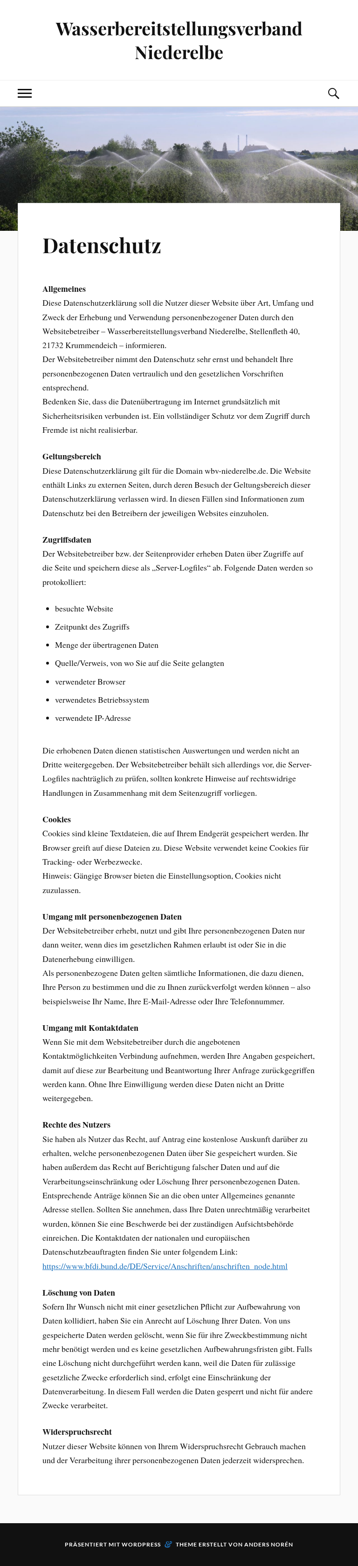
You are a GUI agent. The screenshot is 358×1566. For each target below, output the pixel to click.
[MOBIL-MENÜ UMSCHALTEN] (25, 93)
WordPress (141, 1544)
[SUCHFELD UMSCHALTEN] (333, 93)
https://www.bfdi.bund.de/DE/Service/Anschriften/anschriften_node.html (165, 1265)
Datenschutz (101, 244)
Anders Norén (268, 1544)
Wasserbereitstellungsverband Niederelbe (179, 40)
